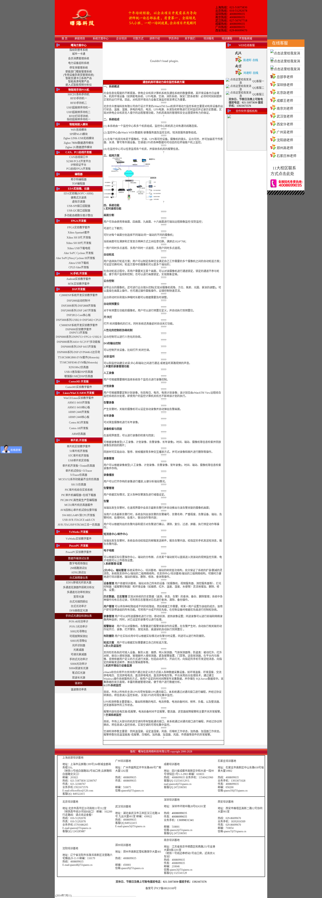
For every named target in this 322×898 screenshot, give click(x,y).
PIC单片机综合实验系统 (79, 489)
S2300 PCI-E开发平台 (78, 161)
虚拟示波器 (78, 201)
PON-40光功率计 (78, 621)
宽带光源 (78, 596)
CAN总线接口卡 (78, 157)
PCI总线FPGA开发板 (78, 168)
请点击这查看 (83, 814)
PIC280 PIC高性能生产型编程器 (78, 500)
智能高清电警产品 (78, 81)
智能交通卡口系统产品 (78, 78)
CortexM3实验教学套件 (78, 387)
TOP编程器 (78, 183)
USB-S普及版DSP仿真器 (78, 371)
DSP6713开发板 (78, 332)
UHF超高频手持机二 (78, 112)
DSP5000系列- (64, 320)
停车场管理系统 (78, 67)
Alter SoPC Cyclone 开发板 (79, 253)
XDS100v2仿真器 (78, 367)
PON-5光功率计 (78, 626)
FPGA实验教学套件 (78, 227)
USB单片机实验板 (78, 460)
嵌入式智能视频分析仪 (78, 84)
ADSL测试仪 (78, 572)
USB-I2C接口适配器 (78, 210)
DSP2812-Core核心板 (79, 315)
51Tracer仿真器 (78, 475)
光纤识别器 (78, 645)
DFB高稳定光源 (78, 610)
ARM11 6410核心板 (78, 407)
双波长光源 (78, 677)
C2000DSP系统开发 (70, 295)
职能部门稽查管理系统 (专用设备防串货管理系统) (78, 73)
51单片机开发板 (78, 451)
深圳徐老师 (285, 85)
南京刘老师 (285, 108)
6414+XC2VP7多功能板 (86, 341)
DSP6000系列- (64, 336)
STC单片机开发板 (78, 455)
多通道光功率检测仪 (78, 592)
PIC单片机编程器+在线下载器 (78, 495)
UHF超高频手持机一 (78, 107)
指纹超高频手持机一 (78, 119)
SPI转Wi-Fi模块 (79, 134)
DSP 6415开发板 (86, 346)
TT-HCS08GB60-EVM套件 (73, 357)
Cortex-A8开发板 (78, 428)
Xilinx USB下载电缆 (78, 248)
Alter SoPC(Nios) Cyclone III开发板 (75, 258)
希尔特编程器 (79, 179)
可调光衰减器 (79, 654)
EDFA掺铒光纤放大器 (78, 582)
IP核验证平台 (78, 164)
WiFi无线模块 (79, 129)
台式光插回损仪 (78, 601)
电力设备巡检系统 (78, 63)
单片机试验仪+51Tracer (78, 470)
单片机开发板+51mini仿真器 (78, 465)
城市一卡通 (78, 53)
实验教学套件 (90, 295)
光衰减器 (78, 649)
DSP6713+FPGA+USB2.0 (86, 336)
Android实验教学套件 (78, 279)
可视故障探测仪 (78, 636)
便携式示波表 (79, 197)
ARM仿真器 (79, 434)
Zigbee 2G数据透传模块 (78, 147)
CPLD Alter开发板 (79, 267)
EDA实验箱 (70, 193)
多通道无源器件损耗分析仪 (78, 587)
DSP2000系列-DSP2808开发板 (78, 305)
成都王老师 (285, 100)
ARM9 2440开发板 (78, 412)
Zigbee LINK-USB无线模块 (78, 138)
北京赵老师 (285, 92)
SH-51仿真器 (78, 484)
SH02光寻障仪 (78, 631)
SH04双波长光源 (78, 668)
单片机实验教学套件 (78, 446)
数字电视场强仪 (78, 563)
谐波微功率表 (79, 689)
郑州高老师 (285, 148)
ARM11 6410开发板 (78, 402)
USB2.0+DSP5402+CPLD (87, 320)
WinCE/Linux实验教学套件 (79, 398)
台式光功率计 (79, 606)
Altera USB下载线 (79, 263)
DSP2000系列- (69, 310)
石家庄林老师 (286, 156)
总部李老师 (285, 77)
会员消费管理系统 (78, 58)
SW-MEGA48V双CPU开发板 (78, 515)
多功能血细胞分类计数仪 (78, 215)
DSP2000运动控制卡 (78, 300)
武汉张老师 (285, 116)
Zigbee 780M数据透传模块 (79, 142)
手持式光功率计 (78, 659)
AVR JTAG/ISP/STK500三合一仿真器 (79, 524)
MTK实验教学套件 (79, 283)
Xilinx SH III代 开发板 (78, 243)
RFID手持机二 (78, 103)
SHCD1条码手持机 (78, 94)
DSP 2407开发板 (86, 310)
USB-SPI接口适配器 (78, 206)
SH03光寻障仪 (78, 640)
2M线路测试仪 (78, 568)
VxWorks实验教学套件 (79, 538)
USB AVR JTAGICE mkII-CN (78, 519)
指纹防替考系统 (78, 50)
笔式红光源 (78, 672)
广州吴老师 (285, 132)
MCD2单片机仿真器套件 (78, 505)
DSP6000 (70, 329)
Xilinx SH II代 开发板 (79, 237)
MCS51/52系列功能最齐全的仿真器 (78, 479)
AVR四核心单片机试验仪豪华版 (78, 510)
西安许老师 (285, 124)
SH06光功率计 (78, 663)
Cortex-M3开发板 (78, 422)
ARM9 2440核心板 (78, 417)
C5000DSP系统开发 (70, 325)
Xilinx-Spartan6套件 (79, 232)
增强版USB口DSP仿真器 (78, 376)
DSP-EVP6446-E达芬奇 (87, 352)
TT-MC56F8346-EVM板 (73, 362)
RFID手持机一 (78, 98)
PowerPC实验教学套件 (79, 552)
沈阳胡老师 (285, 140)
